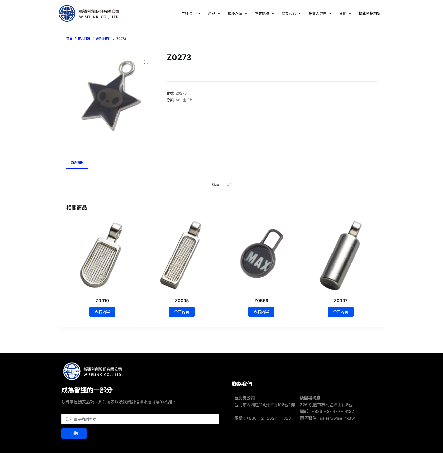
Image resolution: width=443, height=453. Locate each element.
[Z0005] (182, 255)
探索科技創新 (369, 13)
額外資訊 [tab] (77, 162)
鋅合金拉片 (184, 100)
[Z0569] (261, 255)
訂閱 (74, 433)
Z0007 (341, 300)
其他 (342, 13)
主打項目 (188, 13)
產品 (211, 13)
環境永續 (235, 13)
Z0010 (102, 300)
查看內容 (102, 311)
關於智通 (289, 13)
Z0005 (182, 300)
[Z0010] (102, 255)
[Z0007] (341, 255)
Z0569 (261, 300)
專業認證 (262, 13)
